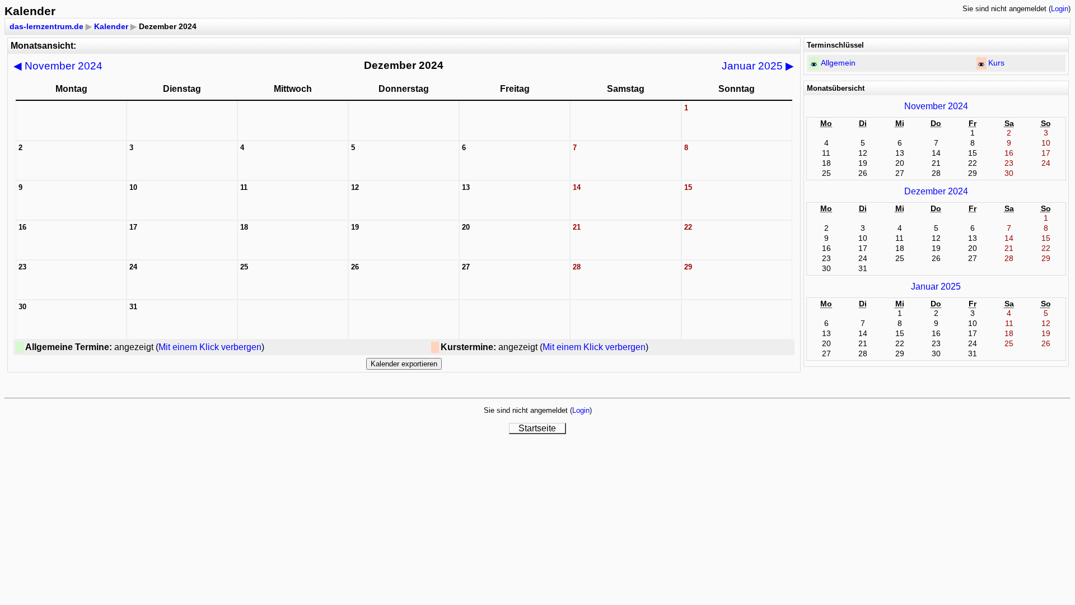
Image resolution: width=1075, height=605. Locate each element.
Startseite (537, 428)
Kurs (996, 62)
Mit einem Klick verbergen (209, 347)
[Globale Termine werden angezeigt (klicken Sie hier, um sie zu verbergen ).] (814, 64)
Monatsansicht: (43, 45)
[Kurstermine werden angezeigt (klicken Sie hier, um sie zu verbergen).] (981, 64)
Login (1059, 8)
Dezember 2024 (936, 191)
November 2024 (57, 66)
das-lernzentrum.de (46, 26)
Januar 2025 (758, 66)
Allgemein (838, 62)
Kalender (111, 26)
